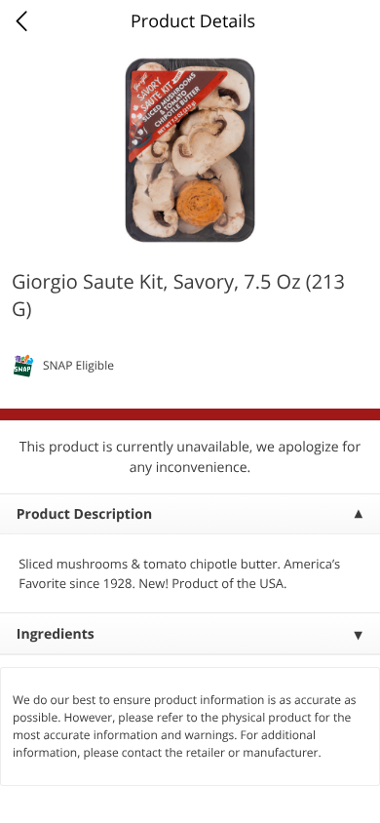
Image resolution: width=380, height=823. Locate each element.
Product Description (84, 514)
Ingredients (56, 634)
